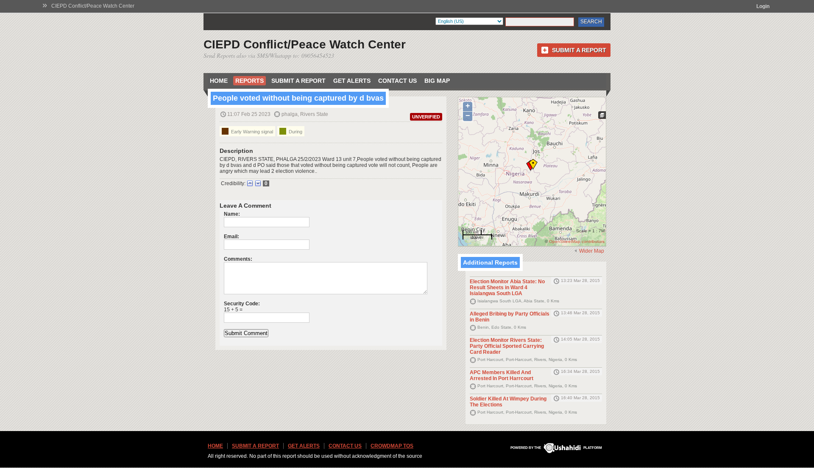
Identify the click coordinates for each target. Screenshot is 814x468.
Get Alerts (352, 80)
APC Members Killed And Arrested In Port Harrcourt (501, 375)
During (294, 131)
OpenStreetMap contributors (577, 241)
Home (219, 80)
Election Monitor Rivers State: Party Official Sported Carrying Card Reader (507, 346)
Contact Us (397, 80)
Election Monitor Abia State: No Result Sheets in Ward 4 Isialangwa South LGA (507, 287)
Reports (249, 80)
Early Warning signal (251, 131)
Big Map (437, 80)
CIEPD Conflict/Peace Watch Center (92, 6)
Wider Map (591, 251)
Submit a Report (579, 50)
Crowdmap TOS (392, 446)
